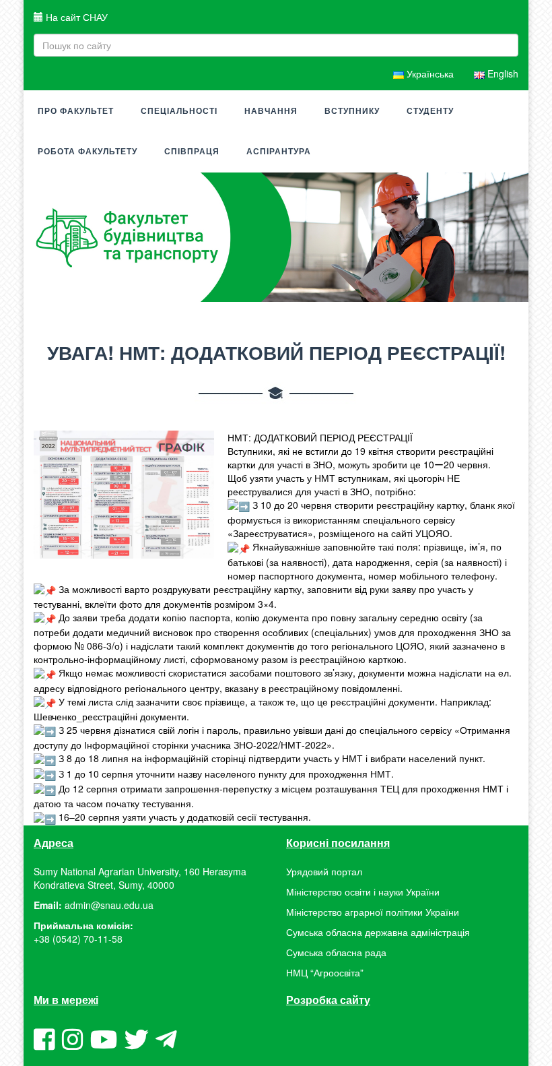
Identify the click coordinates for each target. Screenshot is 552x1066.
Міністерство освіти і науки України (363, 891)
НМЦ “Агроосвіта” (325, 972)
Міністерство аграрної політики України (372, 911)
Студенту (430, 111)
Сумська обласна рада (336, 952)
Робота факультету (87, 151)
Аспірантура (278, 151)
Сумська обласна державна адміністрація (378, 932)
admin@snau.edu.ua (109, 905)
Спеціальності (179, 111)
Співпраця (191, 151)
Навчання (271, 111)
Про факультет (76, 111)
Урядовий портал (324, 871)
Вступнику (352, 111)
